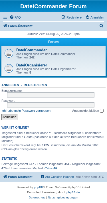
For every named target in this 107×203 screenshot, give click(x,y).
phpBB (38, 187)
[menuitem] (15, 17)
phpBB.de (73, 192)
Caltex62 (51, 168)
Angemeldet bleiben (86, 110)
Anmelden (10, 85)
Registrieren (35, 85)
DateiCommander (31, 50)
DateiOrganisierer (31, 65)
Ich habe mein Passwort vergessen (26, 110)
